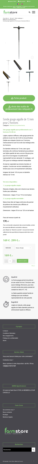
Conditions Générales (9, 333)
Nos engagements (8, 335)
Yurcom (21, 461)
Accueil (12, 18)
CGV (29, 1)
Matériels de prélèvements (9, 19)
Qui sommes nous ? (9, 410)
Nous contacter (7, 412)
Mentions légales (8, 417)
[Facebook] (31, 461)
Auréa (4, 340)
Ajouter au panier (22, 260)
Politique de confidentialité (10, 338)
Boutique (5, 414)
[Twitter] (34, 461)
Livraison (5, 331)
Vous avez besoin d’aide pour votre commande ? (18, 356)
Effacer (33, 265)
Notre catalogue (18, 18)
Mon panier (22, 1)
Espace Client (12, 1)
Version (8, 248)
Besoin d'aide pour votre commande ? (12, 6)
